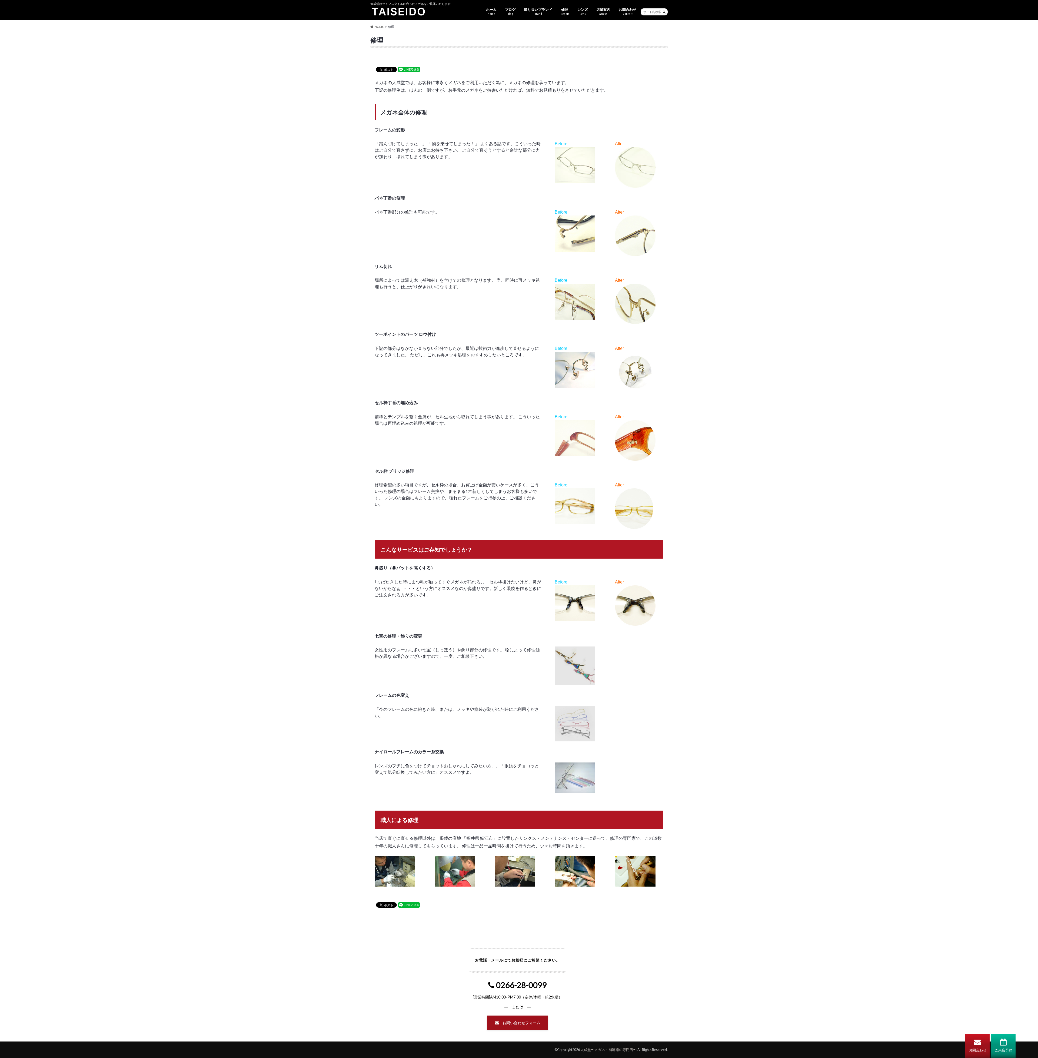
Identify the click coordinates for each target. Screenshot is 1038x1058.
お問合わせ (977, 1050)
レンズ (582, 11)
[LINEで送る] (409, 69)
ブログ (510, 11)
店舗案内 (603, 11)
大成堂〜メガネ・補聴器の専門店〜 (608, 1049)
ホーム (491, 11)
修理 (565, 11)
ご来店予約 (1003, 1050)
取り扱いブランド (538, 11)
